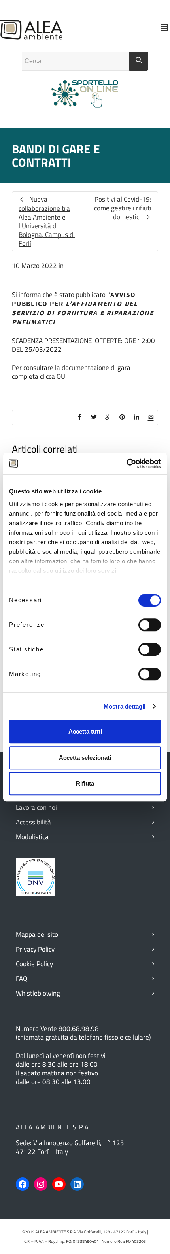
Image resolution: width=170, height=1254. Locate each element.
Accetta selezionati (85, 757)
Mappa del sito (37, 934)
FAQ (21, 978)
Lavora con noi (36, 807)
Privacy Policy (35, 949)
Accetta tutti (85, 731)
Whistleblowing (38, 993)
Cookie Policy (34, 964)
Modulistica (32, 837)
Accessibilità (33, 822)
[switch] (149, 624)
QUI (62, 376)
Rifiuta (85, 783)
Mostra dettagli (125, 706)
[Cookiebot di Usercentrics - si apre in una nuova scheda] (126, 463)
